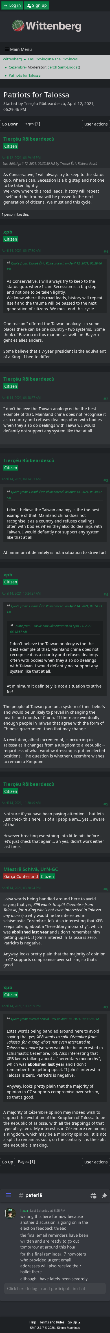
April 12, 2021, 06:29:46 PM (21, 158)
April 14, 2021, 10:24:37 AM (21, 593)
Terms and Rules (52, 1322)
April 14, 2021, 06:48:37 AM (21, 398)
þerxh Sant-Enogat (63, 67)
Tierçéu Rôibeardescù (28, 139)
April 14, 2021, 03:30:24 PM (21, 888)
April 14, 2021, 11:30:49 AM (21, 803)
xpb (7, 232)
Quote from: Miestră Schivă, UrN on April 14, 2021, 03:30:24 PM (55, 1019)
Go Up (7, 1162)
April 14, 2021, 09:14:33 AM (21, 479)
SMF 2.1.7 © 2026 (42, 1327)
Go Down (10, 124)
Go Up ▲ (74, 1322)
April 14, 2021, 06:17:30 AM (21, 250)
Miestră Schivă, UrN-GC (30, 869)
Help (32, 1322)
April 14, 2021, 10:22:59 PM (21, 1006)
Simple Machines (68, 1327)
